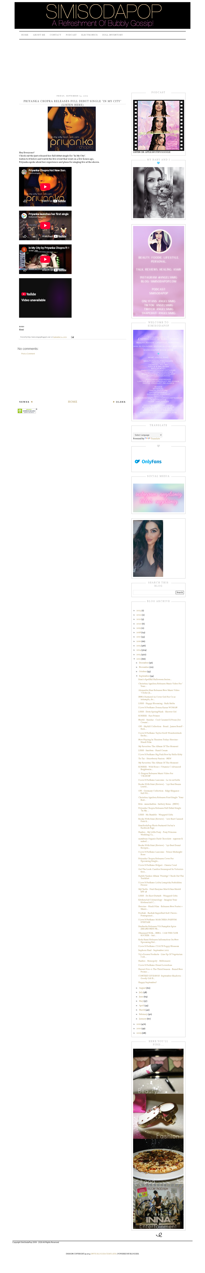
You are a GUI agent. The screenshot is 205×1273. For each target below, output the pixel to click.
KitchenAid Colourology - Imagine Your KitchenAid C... (157, 901)
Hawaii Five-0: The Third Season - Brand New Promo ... (160, 970)
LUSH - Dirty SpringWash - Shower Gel (157, 711)
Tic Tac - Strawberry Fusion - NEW (154, 758)
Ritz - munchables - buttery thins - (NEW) (158, 804)
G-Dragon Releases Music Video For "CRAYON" (155, 775)
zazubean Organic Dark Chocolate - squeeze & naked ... (160, 840)
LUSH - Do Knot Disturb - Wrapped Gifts (158, 896)
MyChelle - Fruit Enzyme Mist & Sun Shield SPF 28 (159, 890)
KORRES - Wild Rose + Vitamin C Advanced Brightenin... (159, 768)
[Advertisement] (102, 63)
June (141, 996)
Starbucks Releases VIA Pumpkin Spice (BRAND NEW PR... (157, 928)
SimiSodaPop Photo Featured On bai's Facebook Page (156, 827)
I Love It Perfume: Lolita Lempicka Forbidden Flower (160, 884)
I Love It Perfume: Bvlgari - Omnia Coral (157, 865)
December (144, 662)
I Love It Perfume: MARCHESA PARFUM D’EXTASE (157, 921)
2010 (139, 1028)
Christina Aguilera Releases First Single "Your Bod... (160, 799)
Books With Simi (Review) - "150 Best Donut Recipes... (159, 846)
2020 (139, 623)
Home (24, 35)
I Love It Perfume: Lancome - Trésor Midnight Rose (160, 853)
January (143, 1018)
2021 (138, 619)
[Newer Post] (26, 402)
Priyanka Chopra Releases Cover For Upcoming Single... (156, 860)
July (141, 992)
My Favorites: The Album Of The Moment (158, 746)
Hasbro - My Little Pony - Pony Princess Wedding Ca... (157, 833)
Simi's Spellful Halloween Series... (155, 679)
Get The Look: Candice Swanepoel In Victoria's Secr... (160, 870)
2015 (138, 645)
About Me (39, 35)
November (144, 667)
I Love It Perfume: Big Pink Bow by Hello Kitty (160, 754)
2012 (138, 659)
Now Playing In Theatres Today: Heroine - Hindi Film (158, 741)
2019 (138, 628)
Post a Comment (28, 354)
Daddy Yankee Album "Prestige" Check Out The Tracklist (161, 877)
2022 (139, 615)
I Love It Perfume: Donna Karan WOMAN (157, 707)
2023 (139, 610)
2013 (138, 654)
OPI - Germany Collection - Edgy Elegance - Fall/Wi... (159, 792)
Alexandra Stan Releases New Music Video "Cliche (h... (158, 691)
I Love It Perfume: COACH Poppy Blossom (158, 946)
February (143, 1014)
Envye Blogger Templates (104, 1254)
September (144, 676)
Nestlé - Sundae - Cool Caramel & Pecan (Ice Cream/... (159, 721)
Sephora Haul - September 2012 (153, 950)
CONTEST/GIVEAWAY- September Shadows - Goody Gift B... (160, 977)
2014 (138, 650)
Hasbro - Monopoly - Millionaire (154, 961)
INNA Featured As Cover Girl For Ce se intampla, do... (157, 698)
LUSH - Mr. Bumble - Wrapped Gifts (155, 814)
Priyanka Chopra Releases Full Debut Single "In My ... (159, 809)
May (141, 1001)
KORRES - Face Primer (149, 715)
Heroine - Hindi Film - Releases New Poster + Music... (160, 908)
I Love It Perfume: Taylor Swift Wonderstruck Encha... (160, 734)
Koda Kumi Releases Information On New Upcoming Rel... (158, 941)
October (143, 671)
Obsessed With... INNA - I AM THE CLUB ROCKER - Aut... (158, 934)
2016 (138, 641)
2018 (138, 632)
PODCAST (71, 35)
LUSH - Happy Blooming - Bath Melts (156, 703)
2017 (138, 637)
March (142, 1010)
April (142, 1005)
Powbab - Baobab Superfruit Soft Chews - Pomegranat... (158, 914)
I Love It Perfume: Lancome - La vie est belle (159, 780)
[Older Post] (119, 402)
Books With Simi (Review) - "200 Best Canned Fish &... (160, 820)
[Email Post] (72, 337)
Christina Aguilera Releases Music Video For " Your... (160, 685)
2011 (138, 1024)
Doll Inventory (112, 35)
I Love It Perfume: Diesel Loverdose (155, 965)
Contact (55, 35)
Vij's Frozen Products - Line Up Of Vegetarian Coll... (160, 955)
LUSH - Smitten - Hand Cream (153, 750)
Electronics (89, 35)
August (142, 988)
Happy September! (147, 982)
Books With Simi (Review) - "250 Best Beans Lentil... (159, 785)
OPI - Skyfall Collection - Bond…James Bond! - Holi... (161, 728)
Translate (155, 438)
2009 (139, 1033)
